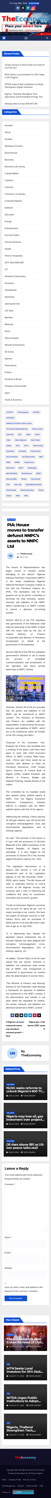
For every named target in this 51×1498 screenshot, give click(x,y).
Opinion (8, 359)
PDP (8, 485)
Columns (9, 187)
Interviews (9, 297)
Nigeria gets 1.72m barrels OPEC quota (36, 1024)
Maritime (9, 317)
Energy (8, 221)
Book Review (11, 153)
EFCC (26, 446)
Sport (7, 393)
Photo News (10, 365)
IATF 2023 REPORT (14, 263)
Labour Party (29, 462)
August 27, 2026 (17, 1347)
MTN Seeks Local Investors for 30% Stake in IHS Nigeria (24, 1372)
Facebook (22, 451)
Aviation (9, 139)
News (7, 331)
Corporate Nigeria (13, 201)
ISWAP (17, 462)
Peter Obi (17, 485)
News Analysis (12, 338)
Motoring (9, 324)
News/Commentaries (15, 345)
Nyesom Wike (11, 479)
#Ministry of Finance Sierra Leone (19, 423)
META (21, 468)
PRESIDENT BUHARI (33, 485)
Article (8, 132)
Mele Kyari (10, 468)
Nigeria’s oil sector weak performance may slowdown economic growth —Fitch (15, 1029)
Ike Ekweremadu (28, 457)
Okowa (23, 479)
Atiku (8, 440)
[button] (47, 38)
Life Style (9, 311)
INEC (41, 457)
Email (8, 1253)
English (18, 1492)
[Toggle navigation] (26, 38)
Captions (9, 180)
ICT (6, 269)
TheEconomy (26, 554)
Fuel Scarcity (35, 451)
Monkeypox (32, 468)
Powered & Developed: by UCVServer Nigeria (25, 1473)
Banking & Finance (14, 146)
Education (9, 215)
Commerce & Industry (15, 194)
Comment (10, 1184)
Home (4, 1480)
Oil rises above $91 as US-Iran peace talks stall (25, 1146)
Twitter (8, 496)
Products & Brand (13, 379)
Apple (28, 434)
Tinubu (40, 490)
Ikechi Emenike (12, 457)
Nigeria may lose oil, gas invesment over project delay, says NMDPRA (24, 1119)
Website (8, 1268)
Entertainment (11, 228)
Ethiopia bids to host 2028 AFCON (21, 104)
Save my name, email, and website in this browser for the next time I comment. (24, 1289)
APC (20, 434)
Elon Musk (10, 451)
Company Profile (14, 1480)
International (11, 290)
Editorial (9, 208)
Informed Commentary (15, 276)
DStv (18, 446)
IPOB (8, 462)
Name (8, 1237)
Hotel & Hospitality (13, 256)
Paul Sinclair (35, 479)
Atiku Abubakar (21, 440)
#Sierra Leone (37, 429)
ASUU (37, 434)
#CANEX (36, 412)
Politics (8, 372)
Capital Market (12, 173)
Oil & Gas (9, 352)
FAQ (41, 1486)
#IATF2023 (10, 418)
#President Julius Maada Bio (17, 429)
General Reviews (13, 242)
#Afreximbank (23, 412)
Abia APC (10, 434)
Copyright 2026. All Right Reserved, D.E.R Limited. (25, 1470)
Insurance (9, 283)
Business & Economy (15, 167)
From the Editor (12, 235)
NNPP (38, 473)
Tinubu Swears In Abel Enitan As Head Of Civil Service (24, 1342)
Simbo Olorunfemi (27, 490)
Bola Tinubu (35, 440)
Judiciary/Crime (12, 304)
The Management (8, 1486)
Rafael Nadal (11, 490)
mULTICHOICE (11, 473)
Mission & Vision (29, 1480)
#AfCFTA (9, 412)
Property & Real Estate (15, 386)
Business (9, 160)
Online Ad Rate (32, 1486)
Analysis (9, 125)
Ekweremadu (38, 446)
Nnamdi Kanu (27, 473)
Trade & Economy (13, 400)
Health (8, 249)
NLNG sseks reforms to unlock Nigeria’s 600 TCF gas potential (25, 1091)
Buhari (8, 446)
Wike (26, 496)
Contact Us (6, 1492)
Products (20, 1486)
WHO (18, 496)
